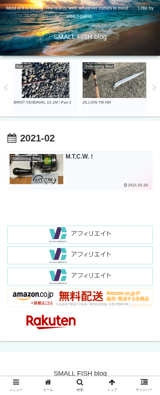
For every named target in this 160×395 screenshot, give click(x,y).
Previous (5, 88)
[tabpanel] (45, 86)
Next (154, 88)
